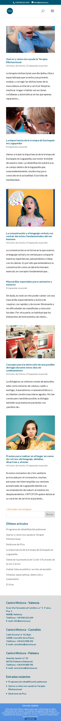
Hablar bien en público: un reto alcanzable (28, 569)
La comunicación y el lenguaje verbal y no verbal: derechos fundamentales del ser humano (29, 236)
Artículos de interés (15, 65)
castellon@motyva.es (25, 644)
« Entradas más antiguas (19, 509)
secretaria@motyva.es (25, 668)
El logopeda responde (37, 65)
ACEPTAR (30, 719)
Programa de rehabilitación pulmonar (26, 529)
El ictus (10, 584)
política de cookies (30, 715)
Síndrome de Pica (15, 544)
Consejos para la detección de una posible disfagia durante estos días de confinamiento (30, 367)
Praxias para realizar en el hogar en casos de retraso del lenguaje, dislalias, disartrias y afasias (30, 459)
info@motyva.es (22, 621)
